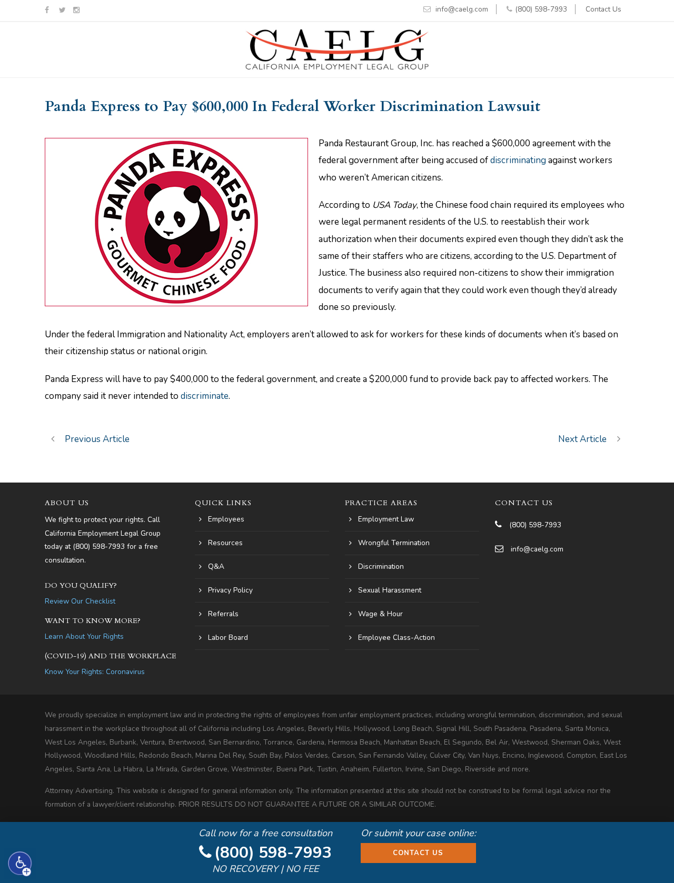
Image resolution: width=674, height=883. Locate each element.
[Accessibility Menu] (20, 863)
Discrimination (381, 566)
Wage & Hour (380, 614)
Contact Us (603, 9)
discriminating (518, 160)
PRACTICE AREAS (381, 503)
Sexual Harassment (389, 590)
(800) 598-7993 (541, 9)
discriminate (205, 396)
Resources (225, 543)
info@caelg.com (461, 9)
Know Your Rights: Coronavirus (95, 672)
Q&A (216, 566)
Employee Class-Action (396, 638)
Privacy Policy (230, 590)
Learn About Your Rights (84, 636)
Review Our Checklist (80, 601)
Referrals (223, 614)
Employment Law (386, 519)
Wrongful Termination (394, 543)
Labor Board (228, 638)
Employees (226, 519)
